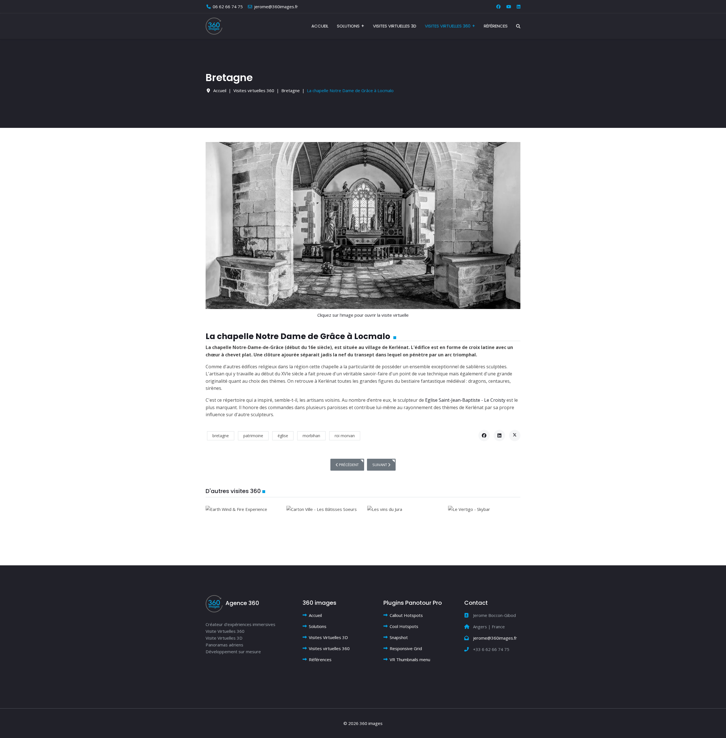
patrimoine (253, 435)
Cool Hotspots (404, 626)
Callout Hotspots (406, 615)
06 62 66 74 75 (228, 6)
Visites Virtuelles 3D (394, 26)
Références (496, 26)
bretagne (220, 435)
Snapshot (399, 637)
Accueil (319, 26)
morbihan (311, 435)
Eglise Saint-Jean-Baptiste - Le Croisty (465, 400)
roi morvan (345, 435)
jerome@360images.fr (276, 6)
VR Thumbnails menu (410, 659)
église (283, 435)
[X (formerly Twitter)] (514, 435)
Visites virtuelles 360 (447, 26)
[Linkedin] (518, 6)
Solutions (348, 26)
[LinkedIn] (499, 435)
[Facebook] (498, 6)
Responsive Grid (406, 648)
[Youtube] (508, 6)
